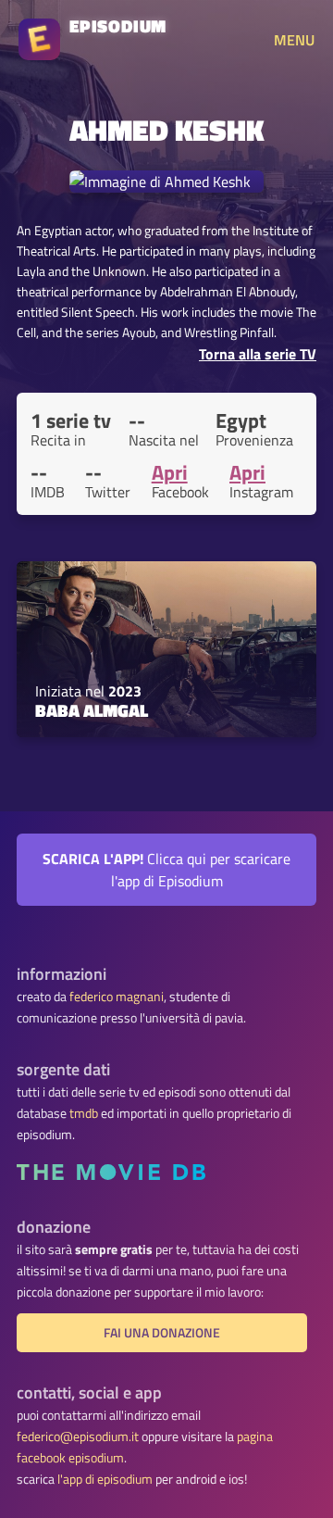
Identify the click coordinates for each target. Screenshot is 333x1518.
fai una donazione (162, 1333)
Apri (170, 472)
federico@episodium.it (78, 1436)
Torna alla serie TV (257, 354)
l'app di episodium (105, 1479)
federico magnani (116, 996)
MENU (294, 40)
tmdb (83, 1113)
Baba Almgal (91, 710)
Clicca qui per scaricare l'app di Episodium (166, 869)
